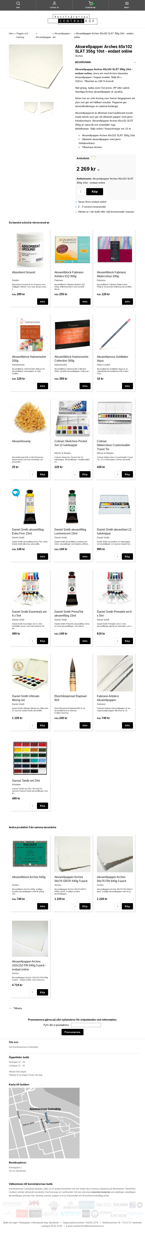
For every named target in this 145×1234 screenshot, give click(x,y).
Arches (79, 55)
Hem (11, 33)
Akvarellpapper (43, 37)
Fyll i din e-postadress (56, 1024)
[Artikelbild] (93, 158)
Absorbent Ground (23, 272)
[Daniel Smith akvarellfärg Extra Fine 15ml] (16, 492)
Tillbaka (16, 1008)
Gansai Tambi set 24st (26, 780)
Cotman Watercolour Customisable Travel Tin (113, 445)
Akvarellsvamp (21, 441)
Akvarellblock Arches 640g (28, 877)
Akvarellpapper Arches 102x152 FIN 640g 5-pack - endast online (29, 965)
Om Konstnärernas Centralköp (23, 1047)
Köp (95, 191)
